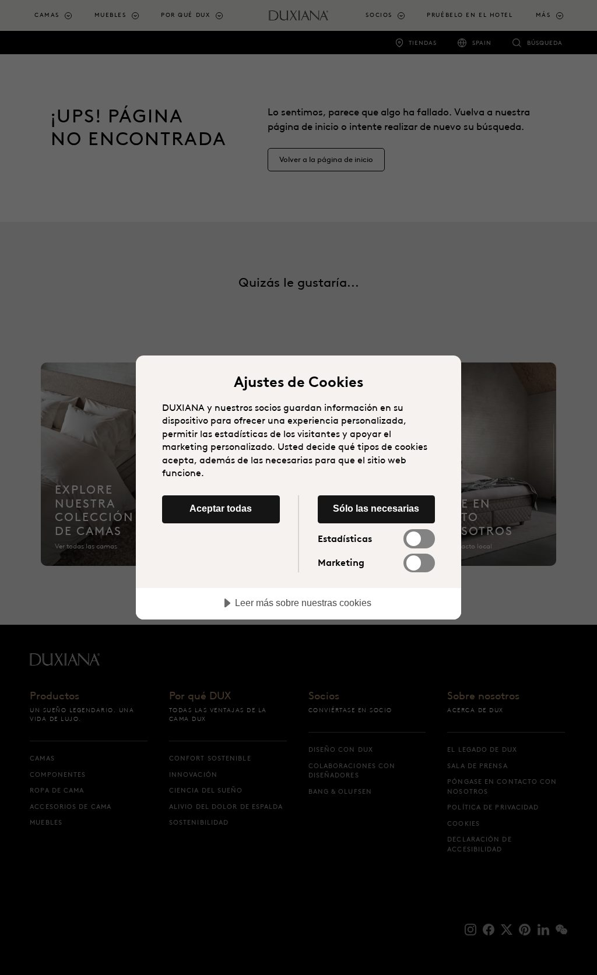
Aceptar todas (220, 508)
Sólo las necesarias (376, 508)
